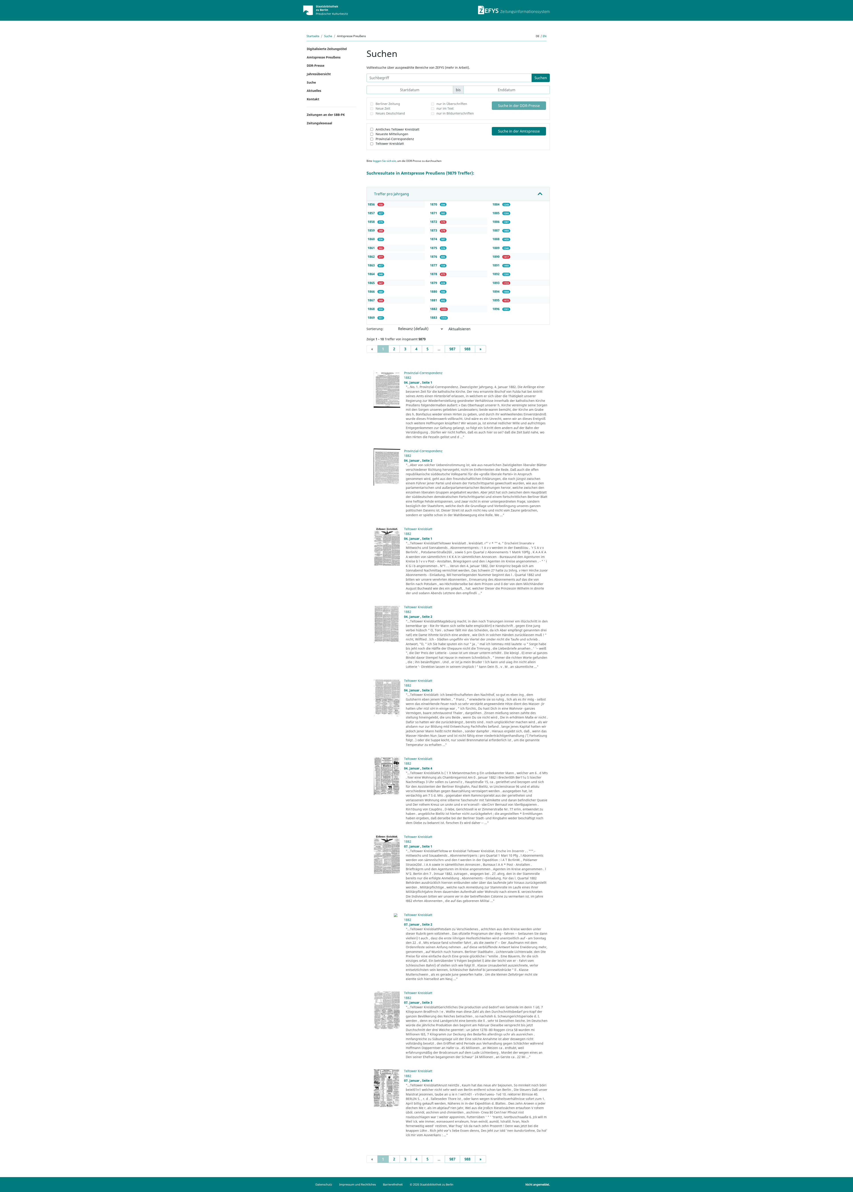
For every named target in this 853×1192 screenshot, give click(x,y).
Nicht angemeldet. (537, 1184)
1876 (434, 256)
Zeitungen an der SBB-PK (326, 115)
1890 (496, 256)
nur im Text (445, 108)
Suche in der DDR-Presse (519, 105)
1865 (372, 283)
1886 (496, 221)
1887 (496, 230)
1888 (496, 239)
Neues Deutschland (390, 113)
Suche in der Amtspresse (519, 131)
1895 (496, 300)
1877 (434, 265)
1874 (434, 239)
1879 (434, 283)
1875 (434, 248)
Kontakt (313, 99)
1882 (434, 309)
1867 (372, 300)
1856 (372, 204)
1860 (372, 239)
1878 (434, 274)
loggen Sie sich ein (384, 161)
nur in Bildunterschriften (455, 113)
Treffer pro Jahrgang (391, 193)
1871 (434, 213)
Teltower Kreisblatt (390, 143)
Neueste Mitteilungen (392, 134)
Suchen (540, 77)
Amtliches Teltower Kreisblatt (397, 129)
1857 (372, 213)
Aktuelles (314, 91)
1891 (496, 265)
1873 (434, 230)
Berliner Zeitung (388, 104)
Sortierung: (375, 329)
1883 (434, 317)
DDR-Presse (315, 65)
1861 (372, 248)
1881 (434, 300)
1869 (372, 317)
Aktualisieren (459, 328)
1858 (372, 221)
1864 (372, 274)
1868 (372, 309)
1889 (496, 248)
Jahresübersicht (319, 74)
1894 (496, 291)
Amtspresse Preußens (324, 57)
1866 (372, 291)
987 (452, 348)
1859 (372, 230)
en (544, 36)
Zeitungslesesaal (319, 123)
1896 (496, 309)
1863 (372, 265)
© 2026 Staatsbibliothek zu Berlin (431, 1184)
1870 (434, 204)
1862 (372, 256)
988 (467, 348)
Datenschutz (323, 1184)
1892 (496, 274)
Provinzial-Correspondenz (395, 139)
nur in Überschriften (451, 104)
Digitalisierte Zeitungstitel (327, 49)
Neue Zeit (383, 108)
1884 (496, 204)
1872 (434, 221)
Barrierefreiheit (393, 1184)
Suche (328, 36)
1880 (434, 291)
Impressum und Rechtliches (357, 1184)
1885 (496, 213)
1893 (496, 283)
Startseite (313, 36)
